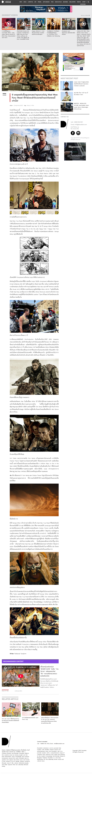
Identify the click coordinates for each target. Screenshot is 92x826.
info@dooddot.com (81, 124)
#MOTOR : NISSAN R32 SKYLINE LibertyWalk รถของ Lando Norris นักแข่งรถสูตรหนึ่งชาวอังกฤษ (81, 106)
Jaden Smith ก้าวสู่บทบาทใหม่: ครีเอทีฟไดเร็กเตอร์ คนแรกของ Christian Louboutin (81, 84)
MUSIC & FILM (58, 2)
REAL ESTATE (72, 2)
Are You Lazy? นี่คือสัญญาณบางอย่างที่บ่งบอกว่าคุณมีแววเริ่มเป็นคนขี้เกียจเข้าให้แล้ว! (10, 720)
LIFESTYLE (30, 2)
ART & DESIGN (46, 2)
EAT (35, 2)
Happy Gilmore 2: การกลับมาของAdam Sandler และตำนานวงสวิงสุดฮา (38, 32)
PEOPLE (79, 2)
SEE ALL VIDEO (84, 15)
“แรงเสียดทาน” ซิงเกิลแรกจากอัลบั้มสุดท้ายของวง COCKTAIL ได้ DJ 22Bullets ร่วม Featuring (53, 33)
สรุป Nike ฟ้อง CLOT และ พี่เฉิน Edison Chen (81, 93)
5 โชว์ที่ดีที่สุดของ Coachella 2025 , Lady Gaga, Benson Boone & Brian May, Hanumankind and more (8, 34)
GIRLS (25, 2)
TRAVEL (39, 2)
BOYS (21, 2)
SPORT (84, 2)
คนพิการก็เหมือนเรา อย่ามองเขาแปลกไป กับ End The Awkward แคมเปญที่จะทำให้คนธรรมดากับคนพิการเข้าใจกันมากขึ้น (49, 720)
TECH (52, 2)
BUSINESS (65, 2)
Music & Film (30, 105)
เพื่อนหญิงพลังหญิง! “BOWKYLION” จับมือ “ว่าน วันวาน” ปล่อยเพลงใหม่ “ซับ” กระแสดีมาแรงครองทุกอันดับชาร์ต (49, 671)
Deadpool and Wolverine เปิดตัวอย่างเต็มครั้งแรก (68, 32)
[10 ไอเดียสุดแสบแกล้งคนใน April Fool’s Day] (31, 709)
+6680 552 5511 (78, 122)
